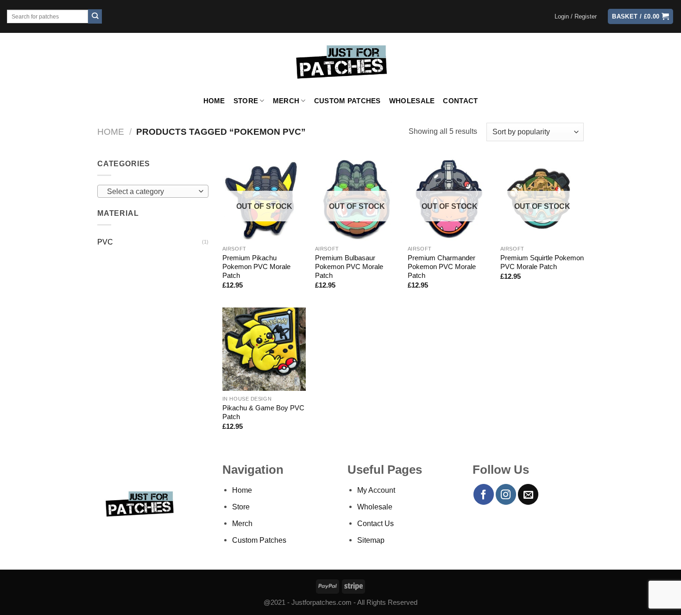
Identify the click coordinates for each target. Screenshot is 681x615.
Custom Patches (347, 101)
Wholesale (412, 101)
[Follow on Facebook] (483, 494)
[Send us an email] (528, 494)
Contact (460, 101)
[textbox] (150, 191)
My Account (376, 490)
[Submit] (95, 16)
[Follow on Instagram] (506, 494)
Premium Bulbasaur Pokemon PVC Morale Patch (349, 266)
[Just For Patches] (341, 62)
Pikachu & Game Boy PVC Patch (263, 412)
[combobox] (152, 191)
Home (214, 101)
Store (245, 101)
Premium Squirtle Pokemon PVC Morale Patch (542, 262)
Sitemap (371, 540)
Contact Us (375, 523)
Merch (286, 101)
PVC (105, 242)
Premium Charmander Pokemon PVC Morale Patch (442, 266)
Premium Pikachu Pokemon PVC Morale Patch (256, 266)
